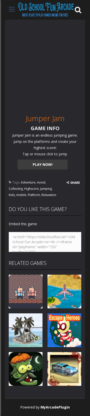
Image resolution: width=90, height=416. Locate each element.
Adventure (28, 182)
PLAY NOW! (42, 164)
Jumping (46, 189)
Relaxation (49, 195)
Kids (12, 195)
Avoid (41, 182)
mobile (21, 195)
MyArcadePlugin (55, 407)
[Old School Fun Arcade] (46, 9)
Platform (34, 195)
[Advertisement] (45, 65)
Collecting (16, 189)
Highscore (31, 189)
